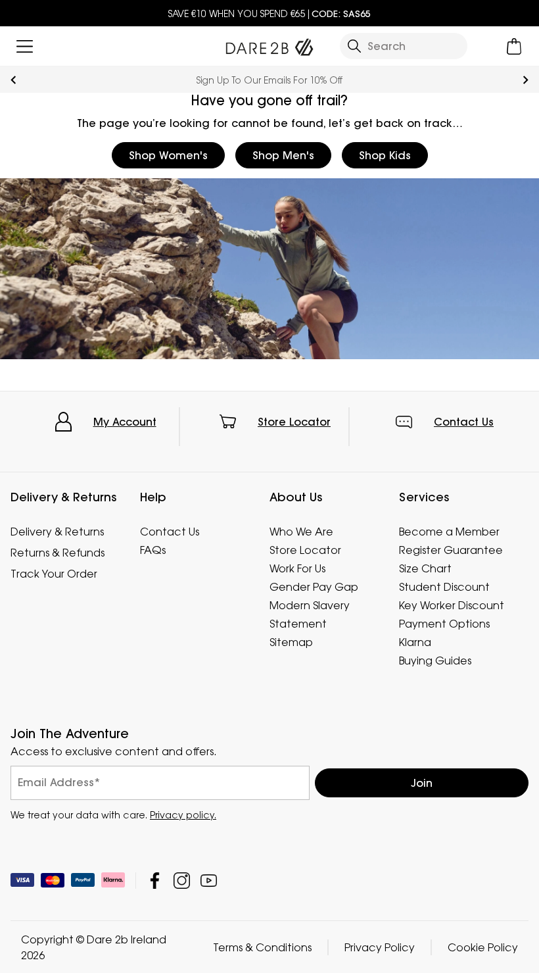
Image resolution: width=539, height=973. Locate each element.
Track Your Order (54, 573)
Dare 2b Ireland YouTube (208, 880)
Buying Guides (435, 660)
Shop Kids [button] (385, 155)
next (525, 80)
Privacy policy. (183, 814)
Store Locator (294, 421)
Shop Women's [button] (168, 155)
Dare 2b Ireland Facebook (155, 880)
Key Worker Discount (451, 605)
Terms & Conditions (262, 946)
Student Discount (444, 586)
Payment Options (444, 623)
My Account (124, 421)
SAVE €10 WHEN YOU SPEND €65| (269, 13)
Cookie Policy (483, 946)
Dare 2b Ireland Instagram (182, 880)
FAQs (153, 550)
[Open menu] (24, 46)
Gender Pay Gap (314, 586)
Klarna (415, 642)
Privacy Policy (379, 946)
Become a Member (449, 531)
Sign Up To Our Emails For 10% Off (269, 80)
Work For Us (297, 568)
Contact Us (464, 421)
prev (13, 80)
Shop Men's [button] (283, 155)
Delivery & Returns (57, 531)
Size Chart (425, 568)
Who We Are (301, 531)
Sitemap (291, 642)
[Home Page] (269, 44)
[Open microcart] (514, 46)
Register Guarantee (451, 550)
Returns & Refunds (58, 552)
